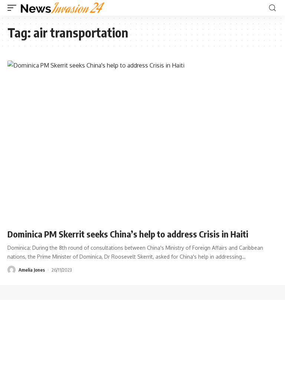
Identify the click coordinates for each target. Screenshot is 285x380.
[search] (272, 8)
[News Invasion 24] (63, 8)
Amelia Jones (32, 270)
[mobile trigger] (13, 8)
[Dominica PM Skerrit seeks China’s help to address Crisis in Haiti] (142, 141)
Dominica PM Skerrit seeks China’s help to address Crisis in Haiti (127, 233)
